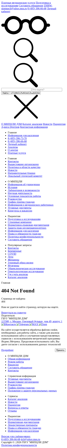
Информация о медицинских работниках (31, 204)
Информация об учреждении (24, 184)
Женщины (13, 259)
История (12, 187)
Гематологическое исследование (26, 271)
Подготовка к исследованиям (24, 219)
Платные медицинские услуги (18, 2)
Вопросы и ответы (18, 407)
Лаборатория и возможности (24, 190)
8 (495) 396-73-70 (17, 138)
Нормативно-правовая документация (28, 225)
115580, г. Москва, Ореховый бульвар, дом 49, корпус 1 (31, 321)
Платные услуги (17, 153)
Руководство (15, 199)
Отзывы (12, 410)
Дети (10, 256)
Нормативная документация (23, 422)
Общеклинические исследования (26, 268)
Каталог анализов (32, 124)
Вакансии (13, 364)
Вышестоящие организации (23, 164)
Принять (60, 350)
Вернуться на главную (13, 312)
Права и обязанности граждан (24, 233)
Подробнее (7, 350)
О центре (13, 150)
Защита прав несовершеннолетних (27, 228)
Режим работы (16, 361)
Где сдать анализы (18, 274)
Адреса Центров (10, 127)
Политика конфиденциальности (25, 236)
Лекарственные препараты (23, 425)
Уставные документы (19, 207)
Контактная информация (34, 127)
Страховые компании (20, 222)
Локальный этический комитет (25, 176)
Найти (5, 93)
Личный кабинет (17, 144)
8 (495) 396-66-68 (36, 8)
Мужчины (13, 265)
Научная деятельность (20, 193)
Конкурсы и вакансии (20, 210)
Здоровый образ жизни (20, 262)
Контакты (13, 161)
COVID (12, 253)
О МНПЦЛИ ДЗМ (11, 124)
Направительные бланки (21, 173)
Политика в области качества (24, 167)
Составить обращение (31, 5)
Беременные (14, 251)
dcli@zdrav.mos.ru (30, 439)
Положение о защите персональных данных (32, 390)
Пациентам (59, 124)
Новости (47, 124)
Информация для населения (23, 135)
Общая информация (19, 358)
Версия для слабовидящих (15, 436)
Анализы (13, 147)
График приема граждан (21, 202)
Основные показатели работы (24, 196)
